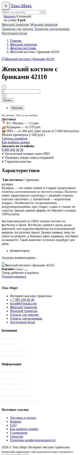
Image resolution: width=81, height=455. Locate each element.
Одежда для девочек (24, 314)
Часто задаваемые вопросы (21, 401)
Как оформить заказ (16, 384)
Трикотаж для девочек (17, 29)
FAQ (13, 425)
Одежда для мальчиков (26, 318)
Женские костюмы (23, 48)
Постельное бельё (22, 322)
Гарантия (16, 436)
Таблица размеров (14, 138)
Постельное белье (14, 33)
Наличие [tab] (17, 107)
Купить (7, 100)
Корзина (10, 16)
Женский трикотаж (15, 24)
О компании (10, 338)
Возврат (7, 378)
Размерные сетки (14, 389)
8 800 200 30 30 (12, 149)
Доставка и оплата (15, 372)
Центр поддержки (14, 350)
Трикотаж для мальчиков (51, 29)
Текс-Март (21, 5)
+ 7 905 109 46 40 (22, 299)
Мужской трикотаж (44, 24)
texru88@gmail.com (23, 303)
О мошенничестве (14, 356)
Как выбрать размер (16, 142)
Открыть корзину (14, 276)
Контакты (9, 344)
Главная (15, 40)
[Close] (3, 262)
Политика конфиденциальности (32, 440)
